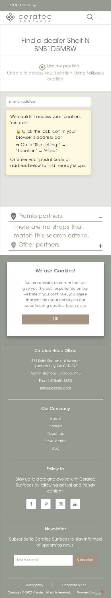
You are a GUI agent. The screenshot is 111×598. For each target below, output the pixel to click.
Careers (55, 426)
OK (55, 319)
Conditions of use (74, 585)
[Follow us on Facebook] (31, 504)
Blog (55, 448)
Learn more (76, 306)
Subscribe (85, 560)
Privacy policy (34, 585)
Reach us (55, 434)
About (55, 419)
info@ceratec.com (55, 388)
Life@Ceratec (55, 441)
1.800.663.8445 (68, 373)
